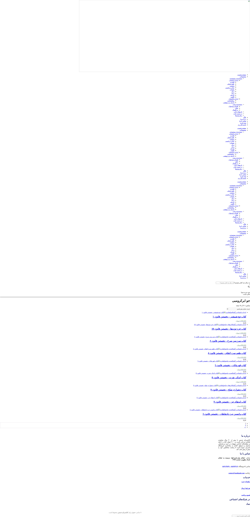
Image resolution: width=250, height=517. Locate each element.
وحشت (232, 86)
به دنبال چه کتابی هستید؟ (242, 283)
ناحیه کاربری (242, 125)
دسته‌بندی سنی (237, 104)
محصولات (243, 76)
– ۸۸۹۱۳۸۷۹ (226, 466)
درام (233, 93)
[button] (244, 323)
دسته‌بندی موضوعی (235, 78)
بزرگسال (235, 110)
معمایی (232, 89)
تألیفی (232, 97)
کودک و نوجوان (233, 106)
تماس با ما (242, 121)
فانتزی (232, 82)
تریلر (232, 91)
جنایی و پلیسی (229, 88)
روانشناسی (230, 101)
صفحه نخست (241, 75)
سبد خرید (243, 123)
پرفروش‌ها (238, 115)
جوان (236, 108)
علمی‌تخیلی (230, 84)
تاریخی (232, 95)
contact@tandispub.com (237, 473)
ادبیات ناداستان (233, 99)
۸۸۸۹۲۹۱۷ (234, 466)
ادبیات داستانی (233, 80)
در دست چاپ (237, 114)
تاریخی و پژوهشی (228, 102)
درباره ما (243, 119)
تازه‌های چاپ (238, 112)
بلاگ (244, 117)
